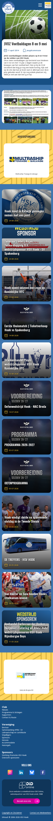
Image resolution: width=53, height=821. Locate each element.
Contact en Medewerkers (40, 813)
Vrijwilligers (6, 735)
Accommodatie (8, 742)
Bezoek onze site (24, 801)
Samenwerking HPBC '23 (12, 730)
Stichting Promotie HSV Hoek (14, 755)
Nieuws (5, 710)
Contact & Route (9, 717)
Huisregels (6, 745)
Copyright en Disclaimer (12, 813)
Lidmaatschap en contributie (14, 732)
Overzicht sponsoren (10, 757)
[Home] (9, 5)
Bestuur (5, 727)
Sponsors (6, 737)
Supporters (6, 715)
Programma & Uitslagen (12, 712)
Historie (5, 740)
